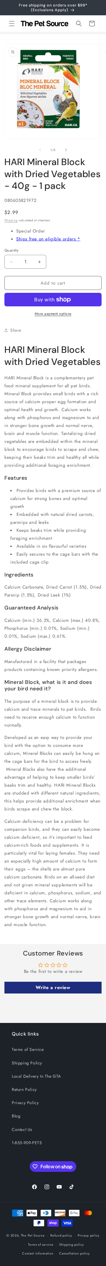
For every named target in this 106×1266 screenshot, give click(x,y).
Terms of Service (28, 1049)
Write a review (53, 987)
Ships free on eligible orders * (48, 239)
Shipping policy (71, 1244)
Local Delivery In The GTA (36, 1076)
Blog (16, 1116)
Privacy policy (89, 1235)
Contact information (37, 1253)
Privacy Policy (25, 1103)
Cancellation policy (74, 1253)
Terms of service (40, 1244)
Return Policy (24, 1089)
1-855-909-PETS (27, 1143)
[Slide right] (65, 149)
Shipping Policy (27, 1063)
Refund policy (61, 1235)
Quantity (11, 250)
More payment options (53, 313)
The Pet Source (33, 1235)
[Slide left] (40, 149)
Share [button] (15, 330)
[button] (11, 23)
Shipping (11, 220)
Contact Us (22, 1129)
